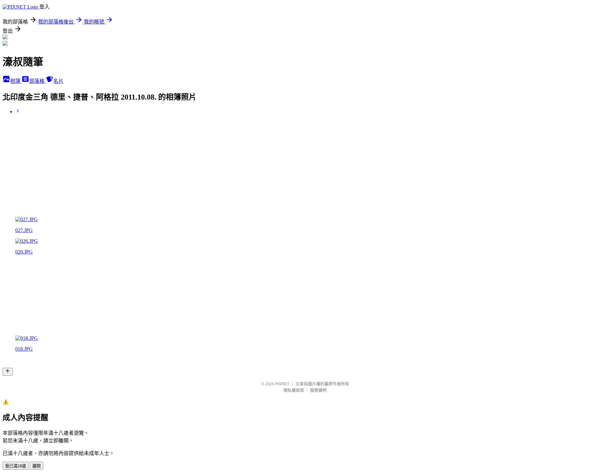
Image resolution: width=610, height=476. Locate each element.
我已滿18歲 (15, 466)
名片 (58, 81)
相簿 (16, 81)
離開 (36, 466)
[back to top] (8, 372)
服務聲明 (318, 390)
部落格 (37, 81)
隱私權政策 (293, 390)
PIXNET (282, 383)
